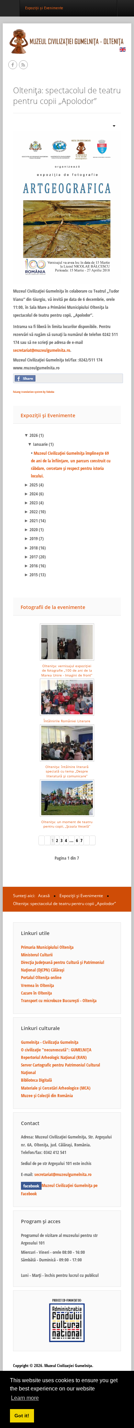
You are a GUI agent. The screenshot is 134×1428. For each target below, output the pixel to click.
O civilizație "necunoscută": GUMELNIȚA (56, 1050)
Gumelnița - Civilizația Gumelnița (49, 1042)
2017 (31, 557)
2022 (31, 511)
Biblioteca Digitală (36, 1080)
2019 (31, 538)
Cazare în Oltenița (36, 993)
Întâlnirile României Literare (67, 720)
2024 (31, 494)
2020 (31, 529)
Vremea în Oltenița (37, 985)
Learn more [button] (25, 1398)
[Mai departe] (87, 840)
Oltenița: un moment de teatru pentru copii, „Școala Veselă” (66, 824)
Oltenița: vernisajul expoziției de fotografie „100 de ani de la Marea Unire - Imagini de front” (66, 670)
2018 (31, 548)
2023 (31, 503)
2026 (31, 435)
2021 (31, 520)
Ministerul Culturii (37, 955)
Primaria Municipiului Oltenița (47, 947)
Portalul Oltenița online (41, 977)
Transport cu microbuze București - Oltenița (59, 1000)
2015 (31, 574)
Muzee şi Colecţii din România (47, 1095)
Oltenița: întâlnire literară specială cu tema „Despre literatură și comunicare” (67, 771)
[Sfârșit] (93, 840)
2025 (31, 485)
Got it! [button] (21, 1415)
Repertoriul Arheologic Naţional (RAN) (54, 1057)
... (71, 840)
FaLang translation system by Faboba (33, 391)
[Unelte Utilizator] (111, 125)
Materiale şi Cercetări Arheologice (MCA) (55, 1088)
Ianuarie (37, 444)
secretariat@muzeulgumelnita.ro (41, 350)
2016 (31, 566)
